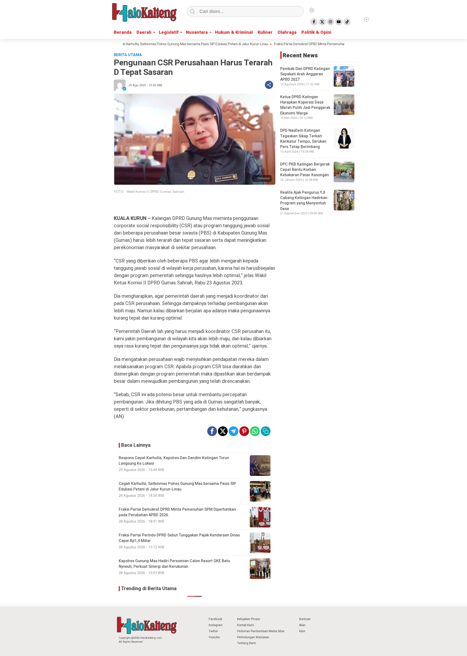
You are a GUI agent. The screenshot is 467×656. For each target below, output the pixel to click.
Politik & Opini (316, 32)
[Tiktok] (347, 22)
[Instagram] (330, 22)
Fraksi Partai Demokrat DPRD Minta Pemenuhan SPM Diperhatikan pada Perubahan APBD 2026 (327, 44)
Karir (302, 631)
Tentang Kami (246, 643)
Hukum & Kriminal (234, 32)
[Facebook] (314, 22)
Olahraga (287, 32)
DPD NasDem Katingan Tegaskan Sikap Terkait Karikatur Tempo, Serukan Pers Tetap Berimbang (303, 139)
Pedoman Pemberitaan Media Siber (261, 631)
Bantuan (305, 619)
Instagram (216, 625)
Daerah (144, 32)
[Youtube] (338, 22)
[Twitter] (322, 22)
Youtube (214, 637)
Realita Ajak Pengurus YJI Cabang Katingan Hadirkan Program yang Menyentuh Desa (303, 201)
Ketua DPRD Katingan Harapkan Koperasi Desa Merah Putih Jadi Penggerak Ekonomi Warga (305, 105)
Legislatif (169, 32)
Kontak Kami (245, 625)
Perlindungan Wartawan (253, 637)
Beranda (123, 32)
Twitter (213, 631)
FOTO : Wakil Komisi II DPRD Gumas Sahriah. (149, 191)
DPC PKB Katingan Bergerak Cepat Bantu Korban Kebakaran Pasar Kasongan (305, 169)
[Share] (269, 85)
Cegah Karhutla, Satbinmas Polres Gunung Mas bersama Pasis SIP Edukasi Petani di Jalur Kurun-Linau (173, 44)
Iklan (302, 625)
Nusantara (197, 32)
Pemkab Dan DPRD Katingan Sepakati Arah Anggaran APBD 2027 (305, 74)
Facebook (215, 619)
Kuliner (265, 32)
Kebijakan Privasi (248, 619)
